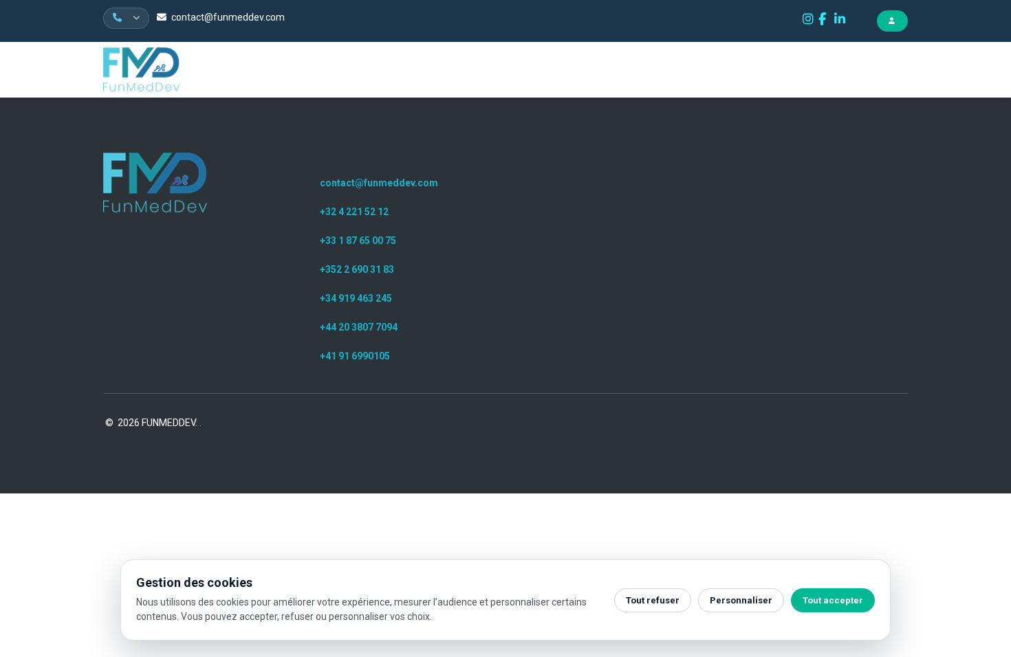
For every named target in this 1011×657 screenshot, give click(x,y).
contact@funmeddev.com (228, 17)
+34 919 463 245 (356, 298)
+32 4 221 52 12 (354, 211)
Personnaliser (741, 600)
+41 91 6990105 (355, 355)
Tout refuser (653, 600)
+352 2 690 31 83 (357, 269)
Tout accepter (833, 600)
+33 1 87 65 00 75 (358, 240)
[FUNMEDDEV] (155, 182)
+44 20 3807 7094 (359, 327)
